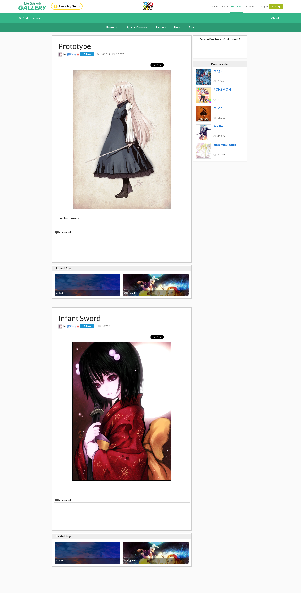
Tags (192, 27)
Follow (87, 54)
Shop (214, 6)
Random (161, 27)
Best (177, 27)
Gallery (236, 6)
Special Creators (136, 27)
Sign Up (276, 6)
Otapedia (250, 6)
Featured (112, 27)
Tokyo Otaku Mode (148, 6)
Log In (264, 6)
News (224, 6)
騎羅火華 (72, 54)
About (275, 18)
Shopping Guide (69, 6)
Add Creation (31, 18)
